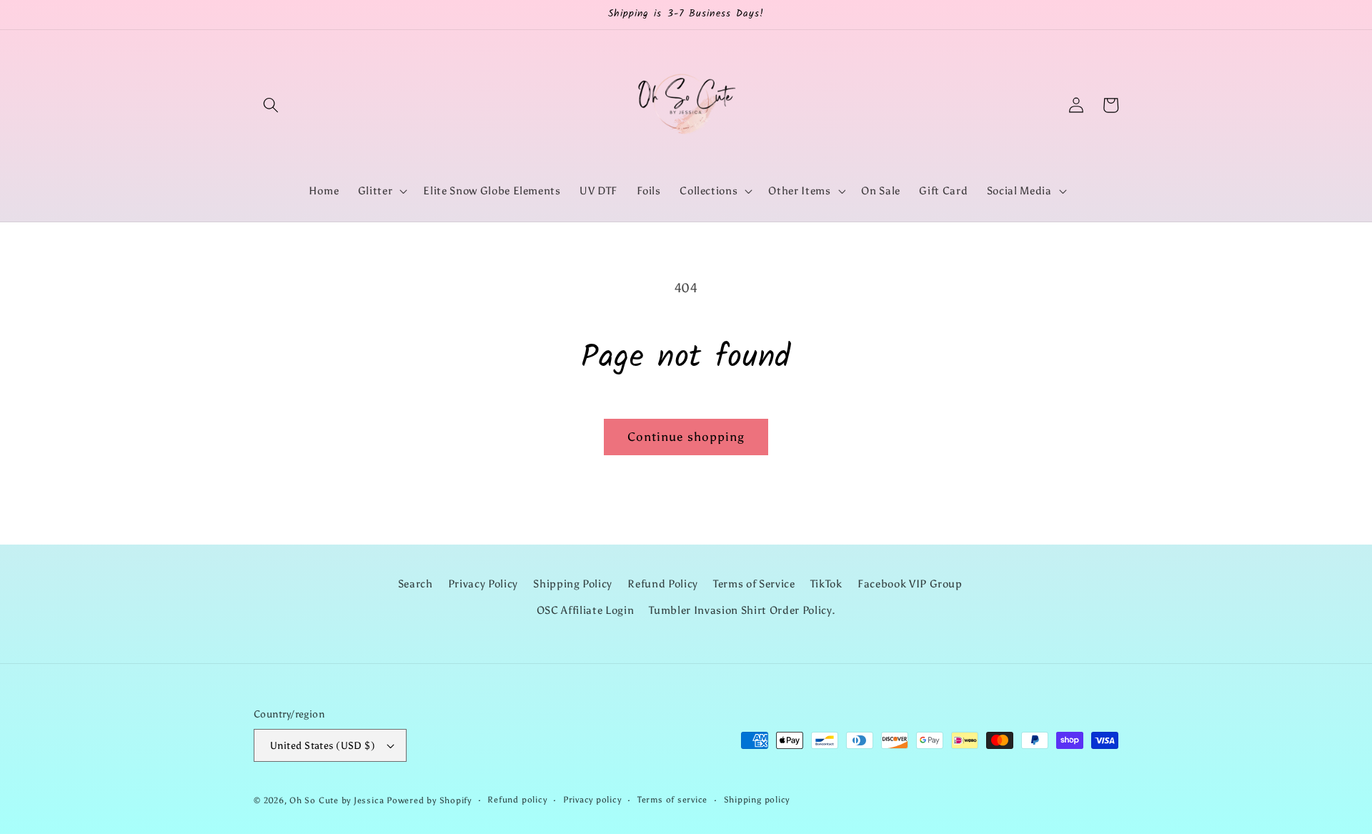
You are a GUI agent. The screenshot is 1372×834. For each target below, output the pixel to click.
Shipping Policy (572, 583)
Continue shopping (686, 437)
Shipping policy (757, 800)
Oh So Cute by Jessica (336, 800)
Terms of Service (754, 583)
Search (415, 583)
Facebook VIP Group (910, 583)
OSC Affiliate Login (586, 610)
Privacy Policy (483, 583)
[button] (271, 105)
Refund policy (517, 800)
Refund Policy (662, 583)
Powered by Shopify (429, 800)
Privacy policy (592, 800)
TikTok (826, 583)
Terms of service (672, 800)
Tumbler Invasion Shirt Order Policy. (742, 610)
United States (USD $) (322, 745)
